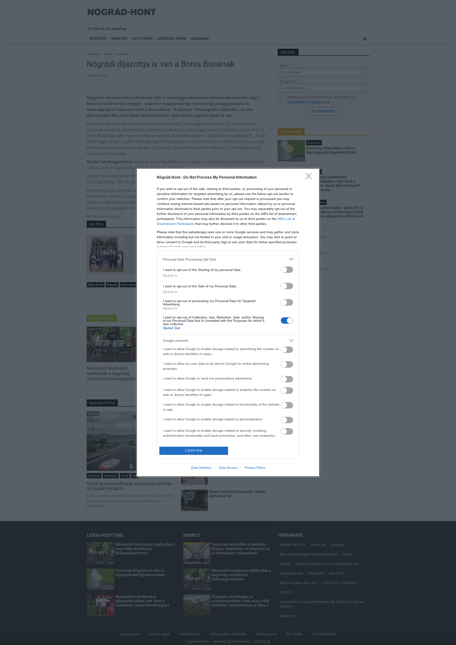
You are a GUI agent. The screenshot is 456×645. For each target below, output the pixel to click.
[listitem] (228, 259)
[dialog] (228, 322)
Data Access (228, 468)
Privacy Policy (255, 468)
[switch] (287, 269)
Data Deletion (201, 468)
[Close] (310, 177)
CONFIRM (194, 450)
